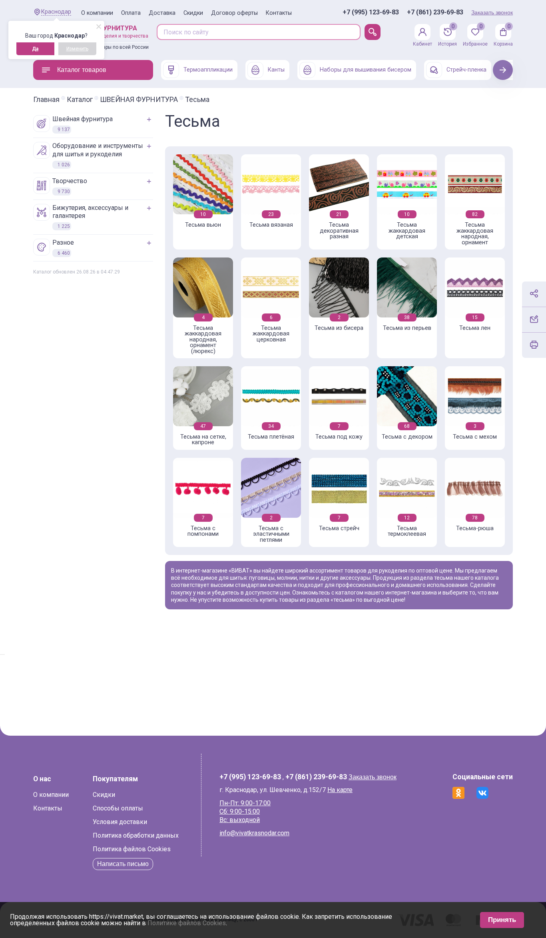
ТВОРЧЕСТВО (69, 185)
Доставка (162, 13)
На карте (340, 790)
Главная (46, 99)
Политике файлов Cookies (186, 923)
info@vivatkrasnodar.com (254, 833)
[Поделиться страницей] (534, 293)
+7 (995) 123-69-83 (371, 12)
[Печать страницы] (534, 345)
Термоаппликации (208, 69)
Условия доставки (120, 822)
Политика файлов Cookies (132, 849)
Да (35, 49)
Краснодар (56, 11)
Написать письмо (123, 863)
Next (503, 69)
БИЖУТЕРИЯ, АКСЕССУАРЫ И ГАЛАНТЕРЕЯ (90, 217)
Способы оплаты (118, 808)
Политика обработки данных (136, 835)
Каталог (80, 99)
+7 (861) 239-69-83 (435, 12)
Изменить (77, 49)
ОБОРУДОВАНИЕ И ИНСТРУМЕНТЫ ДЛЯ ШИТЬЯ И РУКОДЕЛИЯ (97, 155)
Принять (502, 920)
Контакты (279, 13)
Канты (276, 69)
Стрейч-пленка (466, 69)
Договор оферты (234, 13)
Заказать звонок (492, 12)
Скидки (193, 13)
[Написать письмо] (534, 319)
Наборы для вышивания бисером (365, 69)
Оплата (131, 13)
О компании (97, 13)
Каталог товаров (81, 69)
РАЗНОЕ (63, 247)
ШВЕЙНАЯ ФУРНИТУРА (139, 99)
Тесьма (197, 99)
